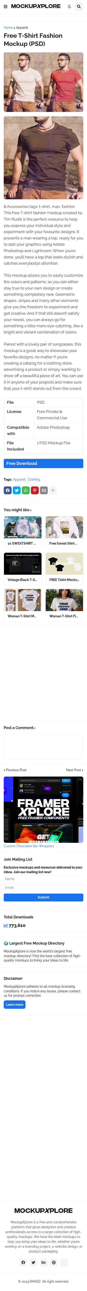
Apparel (22, 27)
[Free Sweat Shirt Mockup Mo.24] (64, 527)
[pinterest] (54, 1262)
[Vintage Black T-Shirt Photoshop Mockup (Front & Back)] (23, 564)
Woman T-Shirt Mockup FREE (23, 616)
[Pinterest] (35, 490)
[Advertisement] (43, 673)
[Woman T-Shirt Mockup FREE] (23, 600)
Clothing (33, 479)
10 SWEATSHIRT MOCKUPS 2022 (23, 543)
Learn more (14, 1004)
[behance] (44, 1262)
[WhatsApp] (26, 490)
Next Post (73, 770)
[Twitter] (17, 490)
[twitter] (33, 1262)
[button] (5, 7)
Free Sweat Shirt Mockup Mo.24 (64, 543)
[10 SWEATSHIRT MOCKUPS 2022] (23, 527)
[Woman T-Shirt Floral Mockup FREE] (64, 600)
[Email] (44, 490)
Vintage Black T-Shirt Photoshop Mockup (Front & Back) (23, 580)
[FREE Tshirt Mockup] (64, 564)
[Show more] (53, 490)
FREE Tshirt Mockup (64, 580)
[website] (64, 1262)
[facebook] (23, 1262)
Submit (43, 897)
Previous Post (16, 770)
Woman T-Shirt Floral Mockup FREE (64, 616)
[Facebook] (8, 490)
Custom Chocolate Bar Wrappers (29, 846)
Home (8, 27)
